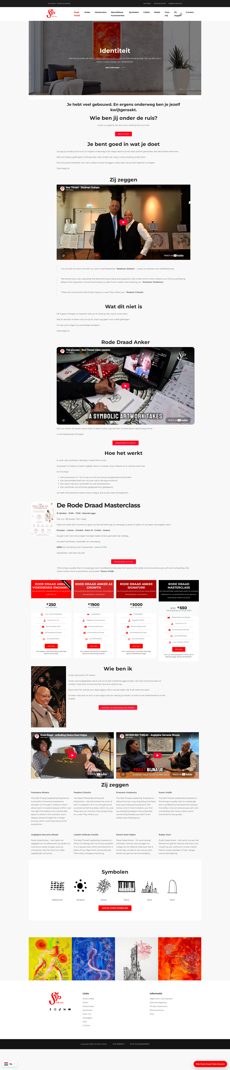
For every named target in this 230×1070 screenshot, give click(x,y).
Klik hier (51, 646)
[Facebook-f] (50, 1009)
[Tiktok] (60, 1009)
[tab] (182, 89)
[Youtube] (69, 1009)
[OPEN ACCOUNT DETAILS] (181, 14)
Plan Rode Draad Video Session (210, 1064)
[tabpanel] (115, 58)
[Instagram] (55, 1009)
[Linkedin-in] (64, 1009)
